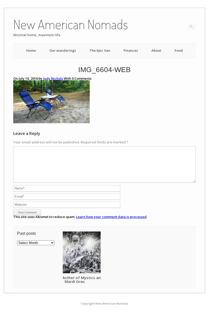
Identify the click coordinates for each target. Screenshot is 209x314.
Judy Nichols (53, 78)
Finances (131, 50)
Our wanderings (62, 50)
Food (179, 50)
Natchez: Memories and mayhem (94, 277)
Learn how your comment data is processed (111, 216)
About (156, 50)
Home (31, 50)
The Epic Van (99, 50)
